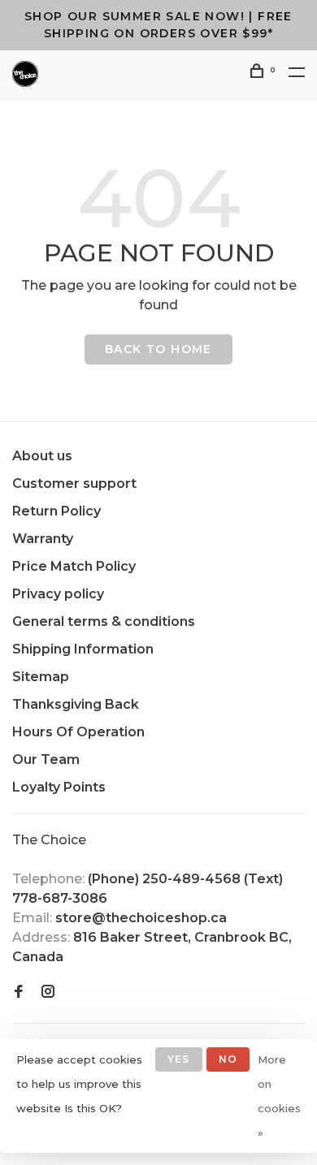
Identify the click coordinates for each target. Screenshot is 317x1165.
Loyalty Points (59, 787)
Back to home (158, 349)
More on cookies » (279, 1096)
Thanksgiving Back (75, 704)
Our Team (46, 759)
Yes (178, 1059)
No (228, 1059)
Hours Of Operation (78, 732)
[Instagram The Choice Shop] (47, 992)
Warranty (42, 538)
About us (42, 456)
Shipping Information (83, 649)
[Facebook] (18, 992)
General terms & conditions (103, 621)
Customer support (74, 483)
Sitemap (40, 676)
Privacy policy (58, 594)
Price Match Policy (74, 566)
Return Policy (56, 511)
